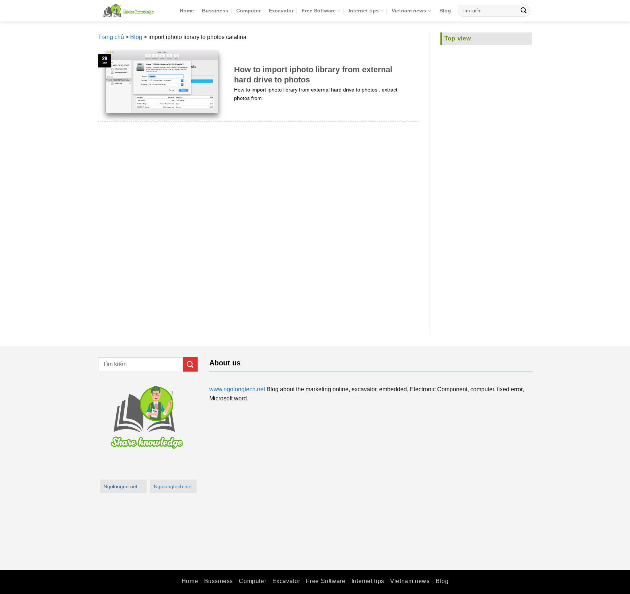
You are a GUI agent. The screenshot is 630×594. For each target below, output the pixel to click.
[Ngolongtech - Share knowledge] (133, 11)
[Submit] (523, 11)
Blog (445, 10)
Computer (248, 10)
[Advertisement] (486, 185)
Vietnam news (409, 10)
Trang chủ (111, 37)
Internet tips (364, 10)
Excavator (281, 10)
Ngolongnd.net (120, 486)
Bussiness (215, 10)
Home (187, 10)
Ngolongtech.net (173, 486)
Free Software (319, 10)
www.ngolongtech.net (237, 389)
